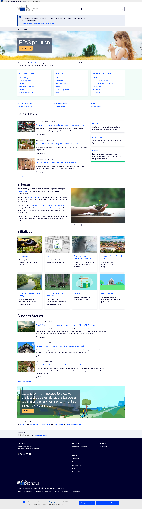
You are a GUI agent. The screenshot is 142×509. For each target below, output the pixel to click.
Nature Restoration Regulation (103, 84)
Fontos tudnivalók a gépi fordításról (43, 24)
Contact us (61, 488)
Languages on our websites (43, 491)
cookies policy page (52, 502)
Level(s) (77, 293)
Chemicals (59, 81)
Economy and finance (60, 103)
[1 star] (18, 435)
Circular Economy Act (35, 197)
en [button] (82, 9)
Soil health (96, 92)
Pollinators (96, 90)
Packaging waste (25, 81)
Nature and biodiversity (100, 81)
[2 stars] (19, 435)
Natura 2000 (97, 87)
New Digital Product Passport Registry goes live (56, 162)
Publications (97, 137)
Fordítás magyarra (27, 24)
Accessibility (103, 447)
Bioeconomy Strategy (46, 208)
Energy (74, 468)
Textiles (21, 90)
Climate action (76, 465)
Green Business (108, 293)
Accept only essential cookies (107, 503)
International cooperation (24, 106)
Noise (58, 87)
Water (58, 92)
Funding (93, 103)
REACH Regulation (62, 90)
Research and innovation (24, 103)
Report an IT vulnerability (24, 491)
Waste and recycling (26, 92)
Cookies (56, 491)
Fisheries (75, 462)
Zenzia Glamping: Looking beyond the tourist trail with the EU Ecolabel (65, 325)
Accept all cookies (87, 503)
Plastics (22, 84)
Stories (95, 151)
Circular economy (26, 73)
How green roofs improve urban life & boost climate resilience (62, 346)
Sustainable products (26, 87)
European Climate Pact (79, 472)
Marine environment (96, 106)
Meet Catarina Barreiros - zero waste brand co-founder (59, 365)
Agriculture (75, 458)
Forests (95, 78)
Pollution (59, 73)
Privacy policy (66, 491)
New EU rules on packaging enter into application (57, 144)
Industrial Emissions (62, 84)
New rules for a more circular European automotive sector (60, 125)
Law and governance (60, 106)
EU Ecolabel (52, 256)
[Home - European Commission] (30, 8)
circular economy (23, 191)
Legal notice (76, 491)
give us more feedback (40, 435)
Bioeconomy (23, 78)
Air (57, 78)
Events (95, 124)
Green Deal (34, 63)
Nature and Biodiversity (102, 73)
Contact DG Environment (79, 447)
